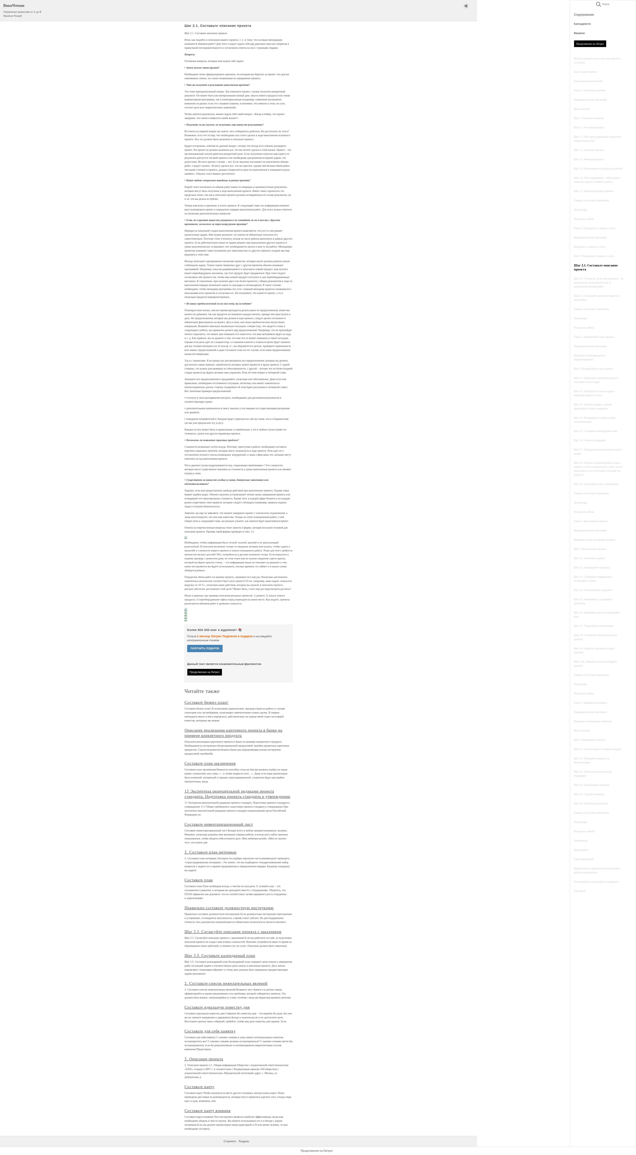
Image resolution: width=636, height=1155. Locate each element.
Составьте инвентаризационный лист (219, 824)
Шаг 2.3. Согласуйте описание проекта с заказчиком (233, 931)
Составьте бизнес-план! (206, 702)
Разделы (244, 1141)
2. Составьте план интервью (211, 852)
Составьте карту (199, 1086)
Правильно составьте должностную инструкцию (229, 907)
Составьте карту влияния (208, 1110)
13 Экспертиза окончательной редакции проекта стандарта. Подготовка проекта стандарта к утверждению (237, 793)
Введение (579, 33)
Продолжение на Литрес (590, 43)
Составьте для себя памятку (210, 1031)
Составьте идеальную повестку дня (217, 1007)
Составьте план (199, 879)
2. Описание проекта (204, 1058)
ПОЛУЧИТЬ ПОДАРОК (204, 648)
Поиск (602, 4)
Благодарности (582, 23)
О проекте (230, 1141)
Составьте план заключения (210, 763)
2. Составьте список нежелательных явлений (226, 983)
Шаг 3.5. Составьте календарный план (220, 955)
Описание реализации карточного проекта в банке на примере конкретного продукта (233, 732)
